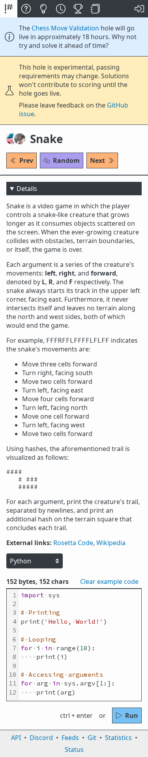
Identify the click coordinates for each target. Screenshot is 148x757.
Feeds (70, 737)
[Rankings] (78, 8)
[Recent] (60, 8)
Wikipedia (111, 542)
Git (92, 737)
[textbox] (79, 645)
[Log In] (139, 8)
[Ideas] (43, 8)
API (16, 737)
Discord (41, 737)
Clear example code (109, 581)
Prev (26, 160)
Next (97, 160)
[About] (26, 8)
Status (74, 749)
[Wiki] (95, 8)
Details (27, 188)
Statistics (118, 737)
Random (66, 160)
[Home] (8, 8)
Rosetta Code (73, 542)
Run (131, 715)
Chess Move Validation (65, 28)
